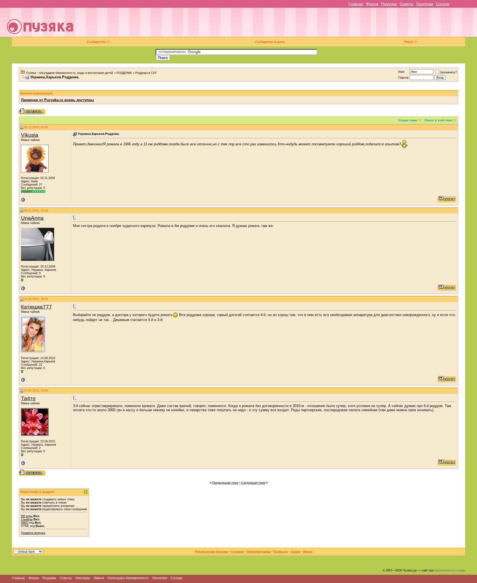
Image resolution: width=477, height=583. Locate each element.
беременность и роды (449, 570)
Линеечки (424, 4)
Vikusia (29, 135)
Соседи (442, 4)
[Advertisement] (276, 24)
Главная (355, 4)
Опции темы (407, 120)
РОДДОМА (124, 72)
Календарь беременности (128, 578)
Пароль (403, 77)
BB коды (27, 516)
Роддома (389, 4)
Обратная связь (259, 551)
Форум (372, 4)
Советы (406, 4)
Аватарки (82, 578)
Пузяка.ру (280, 551)
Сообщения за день (270, 41)
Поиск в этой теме (438, 120)
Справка (237, 551)
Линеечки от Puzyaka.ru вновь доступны (57, 100)
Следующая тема (253, 482)
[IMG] (24, 522)
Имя (401, 71)
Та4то (28, 398)
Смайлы (27, 519)
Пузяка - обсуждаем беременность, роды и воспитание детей (69, 72)
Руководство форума (211, 551)
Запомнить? (448, 72)
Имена (99, 578)
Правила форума (33, 532)
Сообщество (96, 41)
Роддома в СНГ (146, 72)
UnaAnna (32, 218)
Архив (295, 551)
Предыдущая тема (225, 482)
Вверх (307, 551)
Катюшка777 (36, 307)
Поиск (408, 41)
